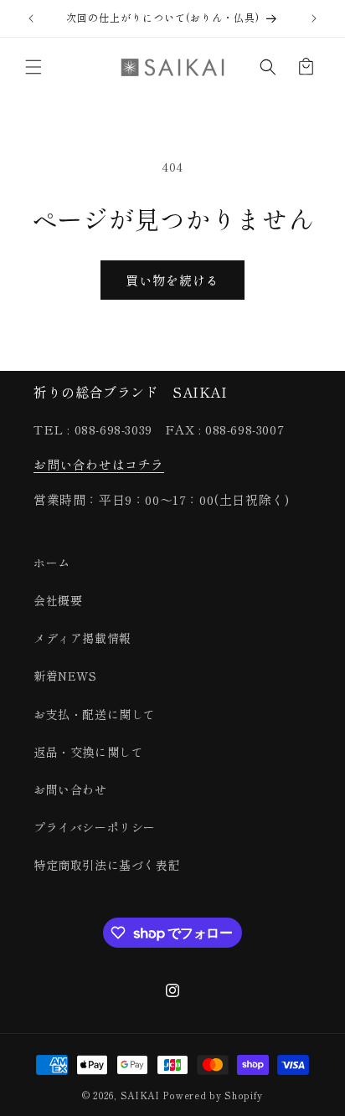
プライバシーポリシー (94, 827)
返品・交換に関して (88, 751)
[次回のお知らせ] (314, 18)
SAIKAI (142, 1095)
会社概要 (57, 600)
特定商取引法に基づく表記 (106, 864)
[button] (33, 67)
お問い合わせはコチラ (98, 464)
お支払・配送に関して (94, 714)
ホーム (51, 562)
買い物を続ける (172, 280)
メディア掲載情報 (82, 638)
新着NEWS (65, 675)
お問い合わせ (70, 789)
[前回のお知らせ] (31, 18)
